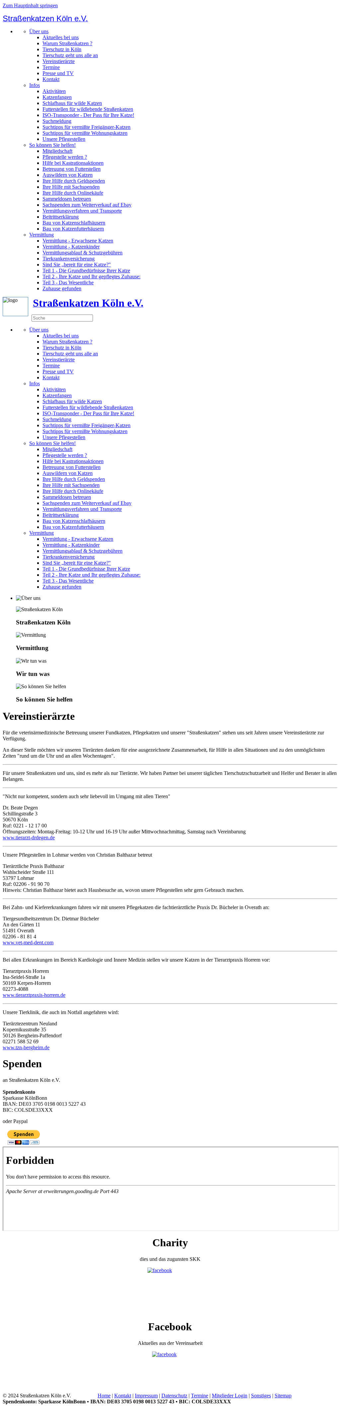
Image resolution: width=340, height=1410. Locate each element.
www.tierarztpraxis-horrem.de (34, 995)
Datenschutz (174, 1395)
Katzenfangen (57, 97)
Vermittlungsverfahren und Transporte (82, 211)
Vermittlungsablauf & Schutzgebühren (82, 252)
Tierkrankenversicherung (68, 258)
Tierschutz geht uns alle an (70, 55)
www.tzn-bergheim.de (26, 1047)
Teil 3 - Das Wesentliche (68, 282)
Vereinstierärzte (58, 61)
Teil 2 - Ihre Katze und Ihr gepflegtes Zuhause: (91, 276)
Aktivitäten (54, 91)
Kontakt (50, 79)
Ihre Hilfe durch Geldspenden (73, 181)
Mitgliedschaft (57, 151)
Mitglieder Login (229, 1395)
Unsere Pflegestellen (63, 139)
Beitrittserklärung (60, 217)
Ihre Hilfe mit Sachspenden (71, 187)
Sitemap (283, 1395)
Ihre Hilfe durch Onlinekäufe (72, 193)
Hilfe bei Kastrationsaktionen (73, 163)
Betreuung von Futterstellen (71, 169)
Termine (51, 67)
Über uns (38, 31)
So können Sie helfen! (52, 145)
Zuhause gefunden (61, 288)
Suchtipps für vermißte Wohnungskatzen (85, 133)
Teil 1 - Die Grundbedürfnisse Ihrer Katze (86, 270)
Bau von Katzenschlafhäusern (73, 223)
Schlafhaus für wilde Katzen (72, 103)
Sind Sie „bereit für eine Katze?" (76, 264)
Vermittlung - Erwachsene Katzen (77, 240)
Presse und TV (58, 73)
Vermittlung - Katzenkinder (71, 246)
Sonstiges (261, 1395)
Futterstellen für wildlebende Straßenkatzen (87, 109)
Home (104, 1395)
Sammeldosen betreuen (66, 199)
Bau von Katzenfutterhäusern (73, 229)
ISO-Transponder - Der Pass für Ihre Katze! (88, 115)
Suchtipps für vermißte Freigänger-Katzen (86, 127)
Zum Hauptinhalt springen (30, 5)
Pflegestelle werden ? (64, 157)
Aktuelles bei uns (60, 37)
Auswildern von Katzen (67, 175)
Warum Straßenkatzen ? (67, 43)
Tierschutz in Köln (61, 49)
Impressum (146, 1395)
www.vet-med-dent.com (28, 942)
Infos (34, 85)
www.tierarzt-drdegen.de (29, 837)
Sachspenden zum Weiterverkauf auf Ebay (86, 205)
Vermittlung (41, 234)
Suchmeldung (56, 121)
